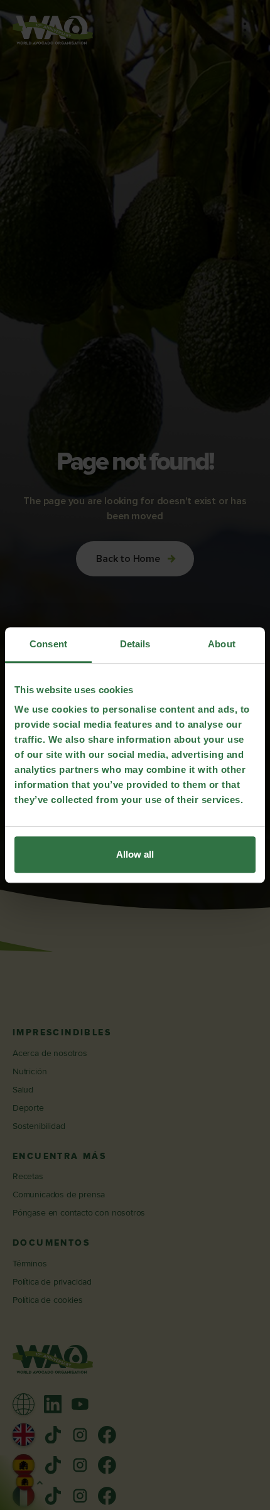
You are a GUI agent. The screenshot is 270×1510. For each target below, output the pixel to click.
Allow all (135, 854)
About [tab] (221, 644)
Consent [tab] (48, 644)
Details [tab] (135, 644)
